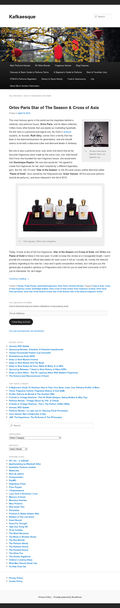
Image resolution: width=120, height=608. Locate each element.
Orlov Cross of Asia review (61, 288)
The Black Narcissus (19, 533)
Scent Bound (15, 520)
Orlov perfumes (16, 291)
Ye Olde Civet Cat (17, 566)
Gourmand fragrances (47, 285)
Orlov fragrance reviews (84, 288)
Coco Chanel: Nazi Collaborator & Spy (27, 413)
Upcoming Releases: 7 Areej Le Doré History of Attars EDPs (38, 369)
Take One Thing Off (18, 526)
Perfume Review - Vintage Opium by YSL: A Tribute (34, 400)
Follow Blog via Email (21, 321)
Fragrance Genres (63, 65)
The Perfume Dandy (18, 543)
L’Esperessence (16, 490)
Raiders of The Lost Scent (21, 516)
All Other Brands (42, 65)
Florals (21, 285)
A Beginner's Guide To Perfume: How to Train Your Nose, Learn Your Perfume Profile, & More (54, 387)
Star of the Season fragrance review (86, 291)
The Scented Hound (18, 549)
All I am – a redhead (18, 460)
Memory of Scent (17, 496)
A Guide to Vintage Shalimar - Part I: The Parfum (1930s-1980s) (39, 403)
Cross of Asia (98, 285)
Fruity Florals (30, 285)
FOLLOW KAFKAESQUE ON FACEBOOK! (26, 331)
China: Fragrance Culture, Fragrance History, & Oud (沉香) (37, 390)
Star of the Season (61, 291)
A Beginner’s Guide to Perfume (68, 72)
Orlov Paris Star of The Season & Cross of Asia (54, 107)
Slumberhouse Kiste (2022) (22, 356)
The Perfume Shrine (18, 546)
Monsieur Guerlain (18, 500)
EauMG (12, 480)
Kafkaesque (22, 16)
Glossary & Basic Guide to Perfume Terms (29, 72)
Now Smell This (16, 506)
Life (92, 78)
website (67, 131)
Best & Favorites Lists (97, 72)
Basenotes (14, 470)
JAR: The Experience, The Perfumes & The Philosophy (35, 417)
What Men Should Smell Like (23, 563)
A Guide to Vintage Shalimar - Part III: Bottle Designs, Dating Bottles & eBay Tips (48, 397)
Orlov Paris (63, 285)
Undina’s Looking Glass (20, 559)
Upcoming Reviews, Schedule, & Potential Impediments (36, 349)
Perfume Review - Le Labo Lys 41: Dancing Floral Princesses (38, 410)
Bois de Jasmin (16, 473)
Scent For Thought (18, 523)
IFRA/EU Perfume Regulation (23, 78)
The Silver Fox (16, 553)
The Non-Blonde (17, 539)
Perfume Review (76, 285)
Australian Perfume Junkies (22, 467)
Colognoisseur (16, 476)
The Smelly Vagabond (19, 556)
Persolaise (14, 510)
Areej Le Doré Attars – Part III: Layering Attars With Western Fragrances (43, 372)
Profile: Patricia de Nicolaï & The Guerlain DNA (31, 393)
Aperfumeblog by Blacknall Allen (25, 463)
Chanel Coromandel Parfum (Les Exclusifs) (30, 352)
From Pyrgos (15, 487)
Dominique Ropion (40, 288)
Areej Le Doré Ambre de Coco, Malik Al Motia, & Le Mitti (36, 365)
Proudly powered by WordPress (68, 597)
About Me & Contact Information (24, 85)
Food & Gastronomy (77, 78)
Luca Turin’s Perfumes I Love (23, 493)
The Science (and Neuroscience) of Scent (29, 375)
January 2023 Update (19, 346)
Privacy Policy (16, 577)
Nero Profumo (16, 503)
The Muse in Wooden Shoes (22, 536)
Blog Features (82, 65)
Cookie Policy (15, 581)
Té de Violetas (16, 529)
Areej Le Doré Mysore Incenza (23, 359)
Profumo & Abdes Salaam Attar (24, 513)
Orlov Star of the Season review (38, 291)
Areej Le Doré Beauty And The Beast (26, 362)
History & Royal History (52, 78)
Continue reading (19, 278)
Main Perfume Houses (20, 65)
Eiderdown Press (17, 483)
